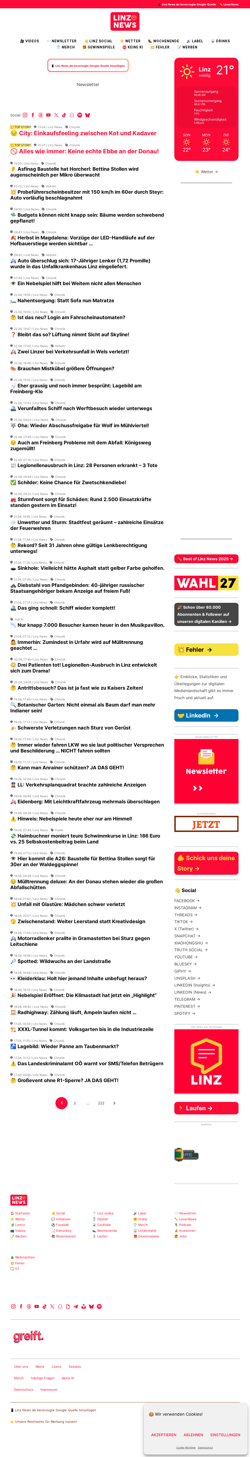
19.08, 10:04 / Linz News (31, 779)
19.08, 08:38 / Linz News (31, 813)
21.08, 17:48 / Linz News (30, 539)
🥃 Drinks (220, 41)
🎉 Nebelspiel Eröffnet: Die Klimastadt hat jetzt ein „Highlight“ (83, 995)
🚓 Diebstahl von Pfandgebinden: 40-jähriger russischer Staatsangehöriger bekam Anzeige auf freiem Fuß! (77, 588)
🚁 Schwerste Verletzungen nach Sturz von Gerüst (70, 728)
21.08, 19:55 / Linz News (30, 516)
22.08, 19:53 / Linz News (31, 312)
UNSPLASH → (187, 978)
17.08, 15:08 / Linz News (30, 1024)
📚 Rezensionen (63, 1236)
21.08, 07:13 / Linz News (30, 636)
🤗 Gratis (140, 1219)
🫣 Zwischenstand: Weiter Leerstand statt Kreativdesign (77, 921)
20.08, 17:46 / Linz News (31, 659)
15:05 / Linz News (26, 163)
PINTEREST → (187, 1006)
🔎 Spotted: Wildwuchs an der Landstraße (60, 961)
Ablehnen (193, 1435)
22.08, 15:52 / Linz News (30, 380)
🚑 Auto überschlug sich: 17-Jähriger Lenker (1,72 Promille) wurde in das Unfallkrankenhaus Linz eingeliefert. (80, 263)
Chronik (74, 127)
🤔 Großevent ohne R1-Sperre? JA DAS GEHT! (64, 1080)
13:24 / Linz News (50, 127)
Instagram (25, 115)
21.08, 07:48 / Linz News (31, 579)
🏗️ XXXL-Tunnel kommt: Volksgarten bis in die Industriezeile (82, 1029)
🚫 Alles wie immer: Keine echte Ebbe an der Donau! (84, 151)
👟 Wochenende (104, 1231)
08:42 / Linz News (26, 255)
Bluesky (87, 115)
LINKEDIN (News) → (192, 992)
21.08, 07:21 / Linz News (30, 602)
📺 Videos (18, 1231)
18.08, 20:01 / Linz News (31, 916)
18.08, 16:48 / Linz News (30, 973)
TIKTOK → (183, 921)
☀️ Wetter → (206, 171)
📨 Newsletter (61, 41)
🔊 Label (195, 41)
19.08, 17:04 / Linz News (31, 739)
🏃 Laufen (100, 1236)
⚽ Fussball (60, 1225)
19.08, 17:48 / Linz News (30, 699)
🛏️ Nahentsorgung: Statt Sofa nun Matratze (62, 300)
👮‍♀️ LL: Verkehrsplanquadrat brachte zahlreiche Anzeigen (78, 785)
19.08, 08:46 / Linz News (31, 796)
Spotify (80, 115)
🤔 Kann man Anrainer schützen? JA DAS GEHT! (67, 768)
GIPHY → (182, 971)
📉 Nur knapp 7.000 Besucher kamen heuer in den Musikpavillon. (87, 625)
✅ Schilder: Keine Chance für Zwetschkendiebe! (68, 482)
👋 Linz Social (98, 41)
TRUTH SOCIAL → (191, 949)
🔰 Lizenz (17, 1225)
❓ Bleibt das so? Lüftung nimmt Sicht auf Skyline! (69, 334)
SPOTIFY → (184, 1013)
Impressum (49, 1389)
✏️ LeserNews (229, 4)
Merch (19, 1378)
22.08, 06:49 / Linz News (31, 477)
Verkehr (51, 186)
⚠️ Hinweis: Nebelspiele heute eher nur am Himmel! (71, 819)
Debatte (75, 1366)
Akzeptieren (163, 1435)
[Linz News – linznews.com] (125, 20)
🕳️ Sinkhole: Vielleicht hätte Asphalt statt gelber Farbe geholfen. (87, 568)
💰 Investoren (185, 1231)
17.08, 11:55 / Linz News (30, 1040)
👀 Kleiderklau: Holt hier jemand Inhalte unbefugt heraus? (78, 978)
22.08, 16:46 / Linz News (31, 363)
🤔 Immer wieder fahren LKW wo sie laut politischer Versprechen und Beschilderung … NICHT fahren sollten (87, 748)
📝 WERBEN (187, 47)
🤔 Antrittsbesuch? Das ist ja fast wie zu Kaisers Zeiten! (76, 688)
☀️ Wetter (130, 41)
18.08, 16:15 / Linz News (30, 990)
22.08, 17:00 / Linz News (31, 346)
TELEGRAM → (187, 999)
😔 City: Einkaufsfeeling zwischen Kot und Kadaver (83, 133)
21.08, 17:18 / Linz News (30, 562)
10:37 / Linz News (50, 145)
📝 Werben (18, 1236)
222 (102, 1102)
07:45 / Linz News (26, 278)
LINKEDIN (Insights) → (194, 985)
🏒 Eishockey (61, 1231)
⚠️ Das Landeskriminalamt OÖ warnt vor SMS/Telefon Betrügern (86, 1063)
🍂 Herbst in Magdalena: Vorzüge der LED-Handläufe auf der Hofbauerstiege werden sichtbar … (82, 241)
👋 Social (58, 1213)
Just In (18, 619)
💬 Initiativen (61, 1219)
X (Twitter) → (186, 928)
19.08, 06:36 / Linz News (31, 876)
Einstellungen (225, 1435)
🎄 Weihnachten (22, 1257)
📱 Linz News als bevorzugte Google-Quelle (187, 4)
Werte (39, 1366)
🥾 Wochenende (163, 41)
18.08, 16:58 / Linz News (30, 955)
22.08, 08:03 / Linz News (31, 420)
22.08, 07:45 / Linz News (31, 437)
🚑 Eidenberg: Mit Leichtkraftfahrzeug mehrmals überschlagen (85, 802)
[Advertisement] (88, 1144)
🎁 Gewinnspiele (98, 47)
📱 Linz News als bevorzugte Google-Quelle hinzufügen (53, 1410)
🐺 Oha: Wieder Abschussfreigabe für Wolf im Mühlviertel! (79, 425)
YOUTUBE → (186, 956)
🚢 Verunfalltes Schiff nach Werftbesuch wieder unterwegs (81, 408)
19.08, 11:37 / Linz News (30, 762)
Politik (59, 830)
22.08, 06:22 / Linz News (31, 494)
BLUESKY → (185, 964)
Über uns (21, 1366)
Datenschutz (205, 1447)
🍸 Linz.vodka (102, 1213)
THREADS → (186, 914)
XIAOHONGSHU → (191, 943)
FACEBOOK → (187, 900)
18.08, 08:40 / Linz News (31, 1007)
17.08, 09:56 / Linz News (30, 1075)
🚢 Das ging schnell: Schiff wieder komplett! (62, 608)
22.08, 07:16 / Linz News (31, 460)
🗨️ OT (15, 1269)
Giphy (68, 1306)
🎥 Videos (29, 41)
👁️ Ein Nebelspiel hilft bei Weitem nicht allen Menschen (75, 283)
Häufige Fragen (43, 1378)
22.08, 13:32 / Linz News (31, 403)
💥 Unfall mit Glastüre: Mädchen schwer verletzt (67, 904)
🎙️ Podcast (182, 1225)
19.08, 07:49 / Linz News (31, 830)
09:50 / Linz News (26, 209)
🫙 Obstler (100, 1219)
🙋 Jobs (180, 1236)
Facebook (33, 115)
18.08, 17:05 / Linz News (30, 933)
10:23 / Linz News (26, 186)
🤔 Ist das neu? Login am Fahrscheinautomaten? (67, 317)
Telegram (76, 1306)
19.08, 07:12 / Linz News (30, 853)
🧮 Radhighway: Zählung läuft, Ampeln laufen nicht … (73, 1012)
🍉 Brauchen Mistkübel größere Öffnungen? (62, 368)
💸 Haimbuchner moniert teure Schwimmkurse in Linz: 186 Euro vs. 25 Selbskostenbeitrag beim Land (85, 839)
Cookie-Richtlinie (186, 1447)
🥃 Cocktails (101, 1225)
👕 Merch (65, 47)
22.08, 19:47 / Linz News (31, 329)
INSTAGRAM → (188, 907)
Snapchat (72, 115)
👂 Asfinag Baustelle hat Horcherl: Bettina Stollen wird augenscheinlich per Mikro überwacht (74, 172)
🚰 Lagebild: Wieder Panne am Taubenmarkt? (64, 1046)
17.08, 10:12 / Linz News (30, 1058)
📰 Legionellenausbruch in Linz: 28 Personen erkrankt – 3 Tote (83, 465)
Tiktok (64, 115)
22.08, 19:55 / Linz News (30, 295)
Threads (41, 115)
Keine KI (68, 1378)
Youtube (48, 115)
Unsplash (84, 1306)
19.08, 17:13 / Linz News (30, 722)
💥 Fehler (160, 47)
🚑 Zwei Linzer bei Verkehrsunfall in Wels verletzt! (69, 352)
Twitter (56, 115)
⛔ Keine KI (132, 47)
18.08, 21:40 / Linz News (31, 899)
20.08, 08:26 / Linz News (31, 682)
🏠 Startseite (20, 1213)
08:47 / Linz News (26, 232)
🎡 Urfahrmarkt (144, 1231)
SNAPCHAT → (187, 935)
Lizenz (57, 1366)
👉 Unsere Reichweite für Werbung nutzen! (43, 1421)
